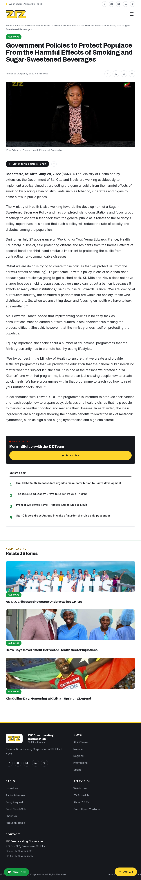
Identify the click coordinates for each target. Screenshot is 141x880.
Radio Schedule (15, 795)
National (19, 25)
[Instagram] (118, 4)
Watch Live (80, 788)
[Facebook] (104, 4)
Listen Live (12, 788)
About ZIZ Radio (15, 822)
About (111, 874)
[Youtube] (111, 4)
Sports (77, 769)
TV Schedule (81, 795)
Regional (78, 755)
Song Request (14, 802)
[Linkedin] (125, 4)
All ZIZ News (80, 742)
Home (9, 25)
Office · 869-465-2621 (19, 851)
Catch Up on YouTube (86, 809)
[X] (132, 4)
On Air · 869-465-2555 (19, 856)
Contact (136, 874)
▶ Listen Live (70, 455)
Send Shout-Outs (16, 809)
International (80, 762)
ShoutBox (11, 816)
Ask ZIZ (128, 871)
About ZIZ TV (81, 802)
